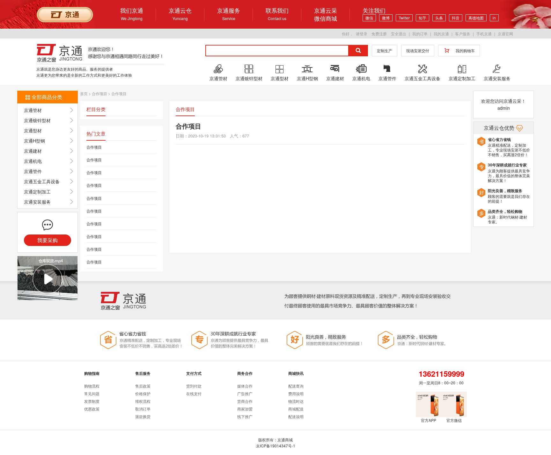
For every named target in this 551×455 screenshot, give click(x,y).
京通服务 (228, 13)
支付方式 (194, 373)
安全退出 (398, 33)
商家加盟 (245, 408)
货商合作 (245, 401)
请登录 (361, 33)
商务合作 (245, 373)
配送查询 (296, 385)
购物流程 (91, 385)
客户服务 (462, 33)
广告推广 (245, 393)
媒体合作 (245, 385)
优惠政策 (91, 408)
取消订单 (143, 408)
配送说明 (296, 416)
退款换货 (143, 416)
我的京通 (441, 33)
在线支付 (194, 393)
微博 (386, 17)
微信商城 (325, 18)
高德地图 (476, 17)
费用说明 (296, 393)
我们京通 (131, 13)
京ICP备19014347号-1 (275, 445)
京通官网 (505, 33)
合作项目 (99, 93)
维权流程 (143, 401)
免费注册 (379, 33)
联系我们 (277, 13)
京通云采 (325, 10)
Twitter (404, 17)
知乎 (422, 17)
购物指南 (91, 373)
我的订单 (420, 33)
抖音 (455, 17)
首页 (84, 93)
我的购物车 (465, 50)
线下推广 (245, 416)
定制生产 (384, 50)
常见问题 (91, 393)
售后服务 (143, 373)
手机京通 (484, 33)
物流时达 (296, 401)
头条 (439, 17)
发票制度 (91, 401)
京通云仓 (180, 13)
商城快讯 (296, 373)
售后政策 (143, 385)
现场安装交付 (417, 50)
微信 (369, 17)
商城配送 (296, 408)
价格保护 (143, 393)
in (494, 17)
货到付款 (194, 385)
